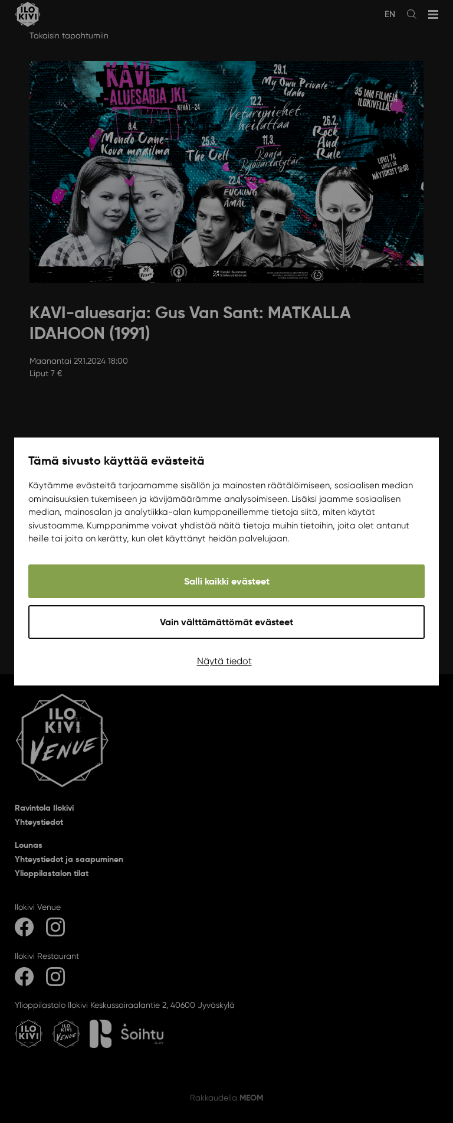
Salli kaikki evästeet (227, 581)
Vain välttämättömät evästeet (226, 622)
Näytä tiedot (224, 661)
